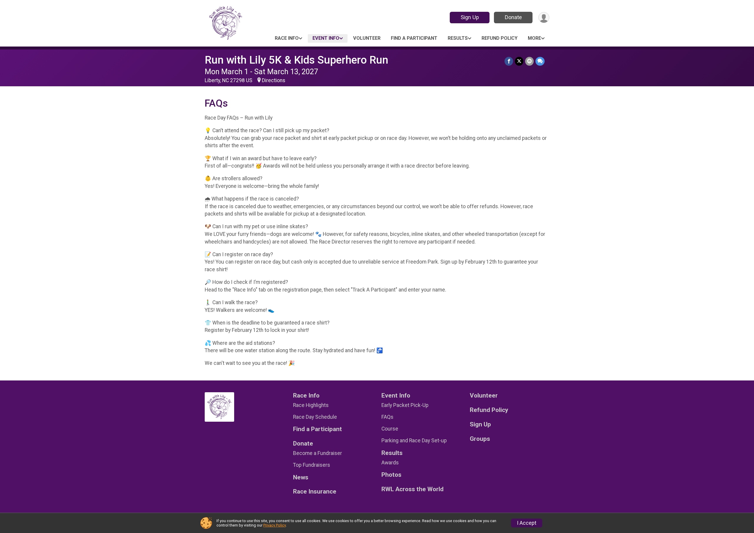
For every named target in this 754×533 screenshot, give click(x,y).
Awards (390, 463)
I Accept (526, 523)
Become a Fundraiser (317, 453)
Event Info (325, 38)
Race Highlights (311, 405)
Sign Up (470, 17)
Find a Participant (414, 38)
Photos (391, 474)
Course (389, 429)
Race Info (287, 38)
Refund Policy (499, 38)
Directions (273, 80)
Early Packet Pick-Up (405, 405)
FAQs (387, 417)
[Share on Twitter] (519, 61)
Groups (480, 439)
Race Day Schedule (315, 417)
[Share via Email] (529, 61)
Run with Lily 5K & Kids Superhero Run (296, 60)
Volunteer (367, 38)
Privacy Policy (274, 525)
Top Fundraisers (311, 465)
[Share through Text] (540, 61)
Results (458, 38)
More (534, 38)
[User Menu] (543, 17)
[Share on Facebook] (509, 61)
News (300, 477)
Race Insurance (314, 491)
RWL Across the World (412, 489)
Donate (513, 17)
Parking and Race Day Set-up (414, 440)
